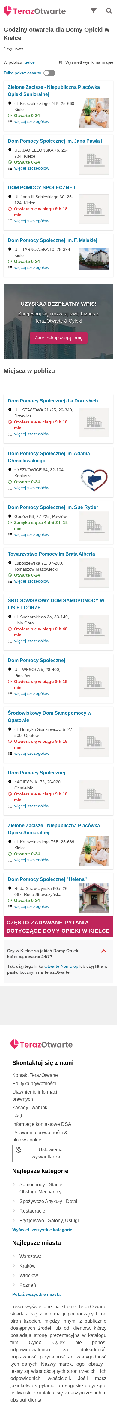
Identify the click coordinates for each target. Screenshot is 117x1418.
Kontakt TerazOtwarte (35, 1075)
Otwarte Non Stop (61, 966)
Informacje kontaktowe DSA (41, 1124)
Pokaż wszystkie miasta (36, 1294)
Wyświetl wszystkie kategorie (42, 1229)
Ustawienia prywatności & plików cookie (40, 1136)
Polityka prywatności (34, 1083)
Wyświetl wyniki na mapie (89, 62)
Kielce (29, 62)
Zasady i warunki (30, 1107)
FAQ (17, 1115)
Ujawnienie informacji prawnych (35, 1095)
